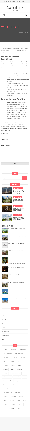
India (4, 381)
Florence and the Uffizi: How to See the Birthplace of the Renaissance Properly (18, 209)
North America (5, 331)
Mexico (5, 384)
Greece (5, 373)
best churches (22, 349)
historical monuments (15, 373)
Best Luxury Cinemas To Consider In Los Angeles (13, 263)
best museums (6, 357)
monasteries (13, 384)
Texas (24, 400)
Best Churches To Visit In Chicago (15, 275)
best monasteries (19, 353)
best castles (13, 349)
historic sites (17, 377)
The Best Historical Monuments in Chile (17, 299)
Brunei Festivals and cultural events (16, 243)
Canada (15, 357)
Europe (4, 327)
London (23, 381)
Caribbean (23, 357)
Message (5, 145)
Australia (4, 320)
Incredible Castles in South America (16, 282)
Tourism (20, 404)
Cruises (4, 323)
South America (5, 335)
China (18, 361)
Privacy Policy (7, 1)
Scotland (12, 400)
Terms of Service (16, 1)
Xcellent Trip (15, 7)
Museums (16, 388)
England (5, 369)
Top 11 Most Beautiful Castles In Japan (17, 228)
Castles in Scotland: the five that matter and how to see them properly (18, 201)
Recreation (13, 396)
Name (4, 133)
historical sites (7, 377)
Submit (15, 163)
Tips (3, 339)
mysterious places (7, 392)
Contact (23, 1)
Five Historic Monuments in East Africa (17, 236)
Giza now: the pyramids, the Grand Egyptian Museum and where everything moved (18, 192)
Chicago (12, 361)
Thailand (5, 404)
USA (19, 408)
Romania (21, 396)
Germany (19, 369)
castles (5, 361)
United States (11, 408)
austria (5, 349)
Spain (18, 400)
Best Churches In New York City (15, 250)
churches (5, 365)
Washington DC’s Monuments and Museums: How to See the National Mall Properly (18, 218)
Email (4, 139)
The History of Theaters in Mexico (16, 267)
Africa (3, 312)
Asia (3, 316)
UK (4, 408)
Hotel (24, 377)
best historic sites (7, 353)
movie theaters (7, 388)
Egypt (19, 365)
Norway (5, 396)
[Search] (26, 15)
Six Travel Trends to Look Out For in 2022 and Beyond (14, 295)
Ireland (10, 381)
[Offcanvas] (4, 15)
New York (17, 392)
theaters (13, 404)
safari (4, 400)
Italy (17, 381)
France (12, 369)
